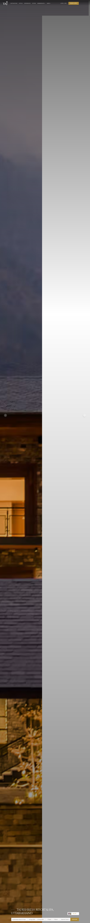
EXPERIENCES (27, 3)
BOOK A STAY (73, 3)
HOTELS (21, 3)
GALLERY (74, 913)
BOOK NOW (74, 919)
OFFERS (34, 3)
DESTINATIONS (13, 3)
